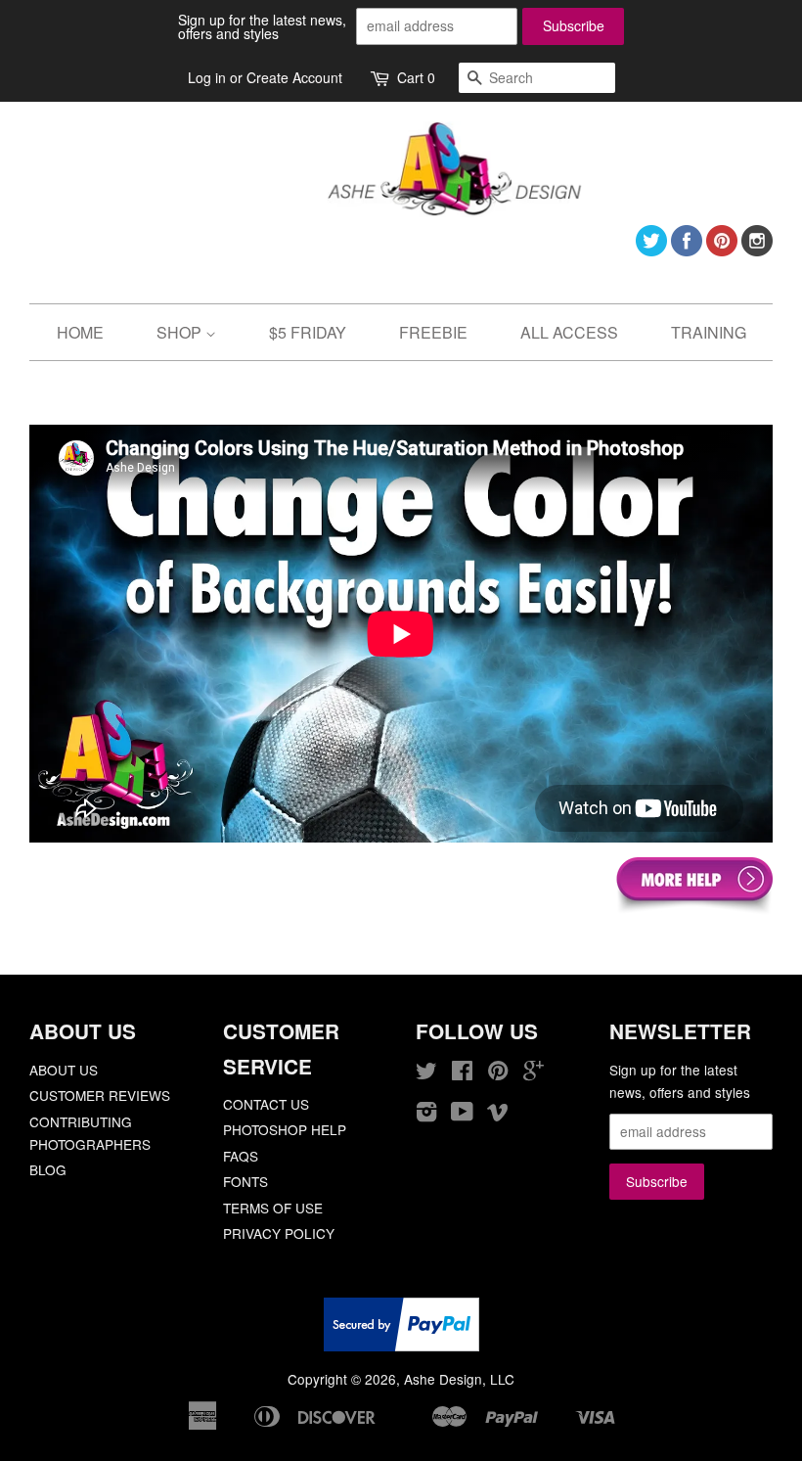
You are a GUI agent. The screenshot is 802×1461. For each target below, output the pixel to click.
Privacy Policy (278, 1233)
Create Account (294, 77)
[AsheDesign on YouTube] (462, 1114)
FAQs (240, 1155)
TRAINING (708, 332)
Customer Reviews (99, 1095)
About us (63, 1069)
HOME (80, 332)
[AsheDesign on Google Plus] (533, 1073)
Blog (48, 1169)
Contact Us (266, 1104)
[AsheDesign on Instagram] (757, 250)
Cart (416, 77)
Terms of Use (273, 1207)
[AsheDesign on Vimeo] (498, 1114)
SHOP (180, 332)
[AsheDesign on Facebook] (686, 250)
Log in (207, 77)
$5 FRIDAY (307, 332)
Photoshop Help (284, 1129)
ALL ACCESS (569, 332)
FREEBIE (433, 332)
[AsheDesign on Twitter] (651, 250)
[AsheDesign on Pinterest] (721, 250)
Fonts (245, 1181)
